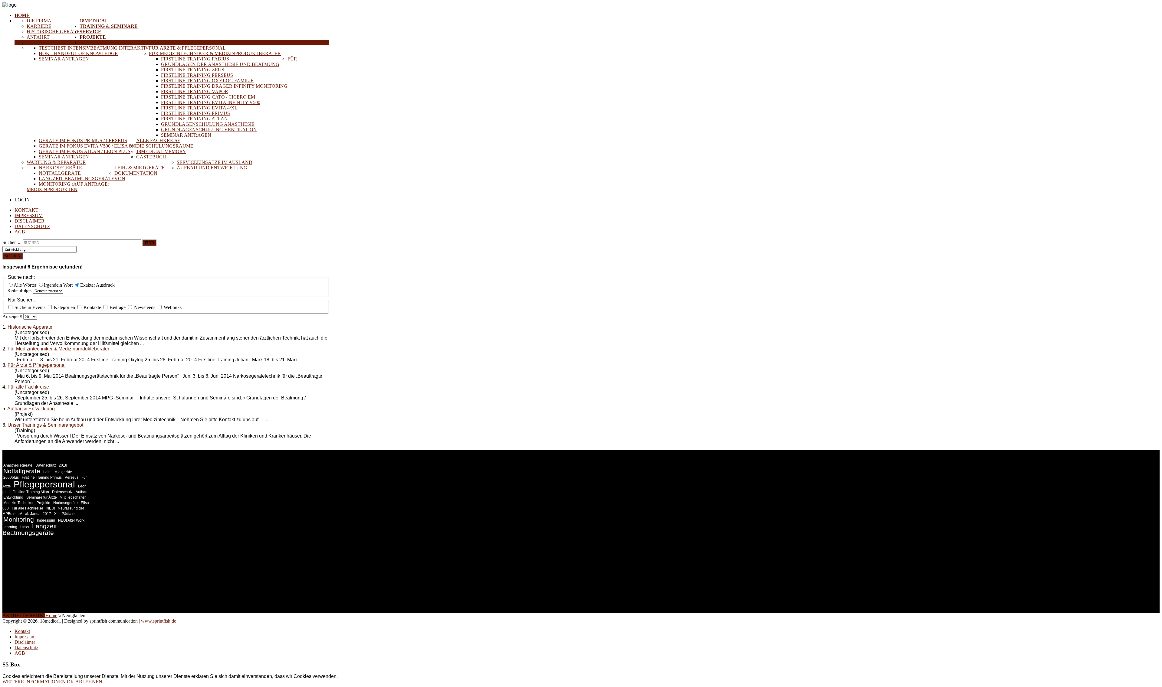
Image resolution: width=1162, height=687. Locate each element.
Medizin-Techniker (18, 503)
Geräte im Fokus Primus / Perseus (83, 140)
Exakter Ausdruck (97, 285)
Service (90, 31)
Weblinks (172, 307)
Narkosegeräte (60, 167)
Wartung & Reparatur (56, 162)
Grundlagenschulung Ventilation (209, 129)
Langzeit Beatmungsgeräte (76, 178)
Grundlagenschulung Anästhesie (207, 124)
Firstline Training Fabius (195, 58)
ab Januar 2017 (38, 514)
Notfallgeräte (60, 173)
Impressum (29, 215)
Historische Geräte (53, 31)
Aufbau (81, 492)
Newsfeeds (144, 307)
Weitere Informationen (34, 681)
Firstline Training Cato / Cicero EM (208, 96)
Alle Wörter (26, 285)
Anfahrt (38, 37)
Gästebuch (151, 156)
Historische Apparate (30, 327)
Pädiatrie (69, 514)
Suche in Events (30, 307)
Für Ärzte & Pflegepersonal (187, 47)
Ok (70, 681)
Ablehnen (88, 681)
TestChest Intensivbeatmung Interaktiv (94, 47)
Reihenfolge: (20, 290)
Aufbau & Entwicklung (31, 408)
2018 (63, 465)
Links (24, 527)
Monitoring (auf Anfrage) (74, 184)
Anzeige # (12, 316)
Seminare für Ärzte (42, 497)
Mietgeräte (63, 472)
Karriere (39, 26)
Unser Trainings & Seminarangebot (45, 425)
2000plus (11, 477)
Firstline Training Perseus (197, 75)
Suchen (12, 256)
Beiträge (117, 307)
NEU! (51, 508)
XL (56, 514)
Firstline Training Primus (195, 113)
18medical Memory (161, 151)
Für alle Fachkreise (28, 386)
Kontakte (92, 307)
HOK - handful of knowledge (78, 53)
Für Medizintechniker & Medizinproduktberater (215, 53)
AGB (20, 231)
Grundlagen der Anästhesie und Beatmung (220, 64)
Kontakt (26, 210)
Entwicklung (13, 497)
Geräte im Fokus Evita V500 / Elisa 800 (87, 145)
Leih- (48, 472)
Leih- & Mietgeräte (139, 167)
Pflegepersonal (44, 484)
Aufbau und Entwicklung (212, 167)
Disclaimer (29, 220)
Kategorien (64, 307)
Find (149, 242)
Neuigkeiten (97, 42)
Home (22, 15)
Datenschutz (32, 226)
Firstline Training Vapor (194, 91)
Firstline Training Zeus (192, 69)
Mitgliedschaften (73, 497)
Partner (38, 42)
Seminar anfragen (64, 58)
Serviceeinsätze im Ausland (214, 162)
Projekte (93, 37)
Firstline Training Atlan (194, 118)
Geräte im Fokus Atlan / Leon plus (84, 151)
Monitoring (18, 519)
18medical (94, 20)
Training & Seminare (109, 26)
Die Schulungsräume (164, 145)
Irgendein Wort (59, 285)
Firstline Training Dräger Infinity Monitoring (224, 86)
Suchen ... (11, 242)
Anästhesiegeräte (17, 465)
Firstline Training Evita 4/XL (199, 107)
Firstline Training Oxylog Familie (207, 80)
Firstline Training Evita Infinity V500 (210, 102)
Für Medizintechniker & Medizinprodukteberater (58, 348)
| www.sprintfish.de (157, 621)
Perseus (71, 477)
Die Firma (39, 20)
